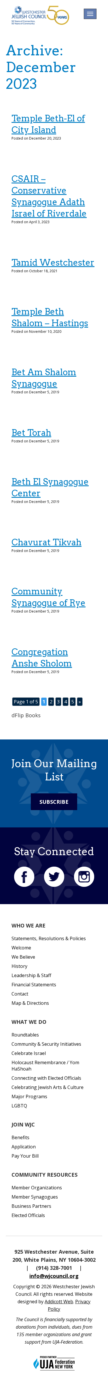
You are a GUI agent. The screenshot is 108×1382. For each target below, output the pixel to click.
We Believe (23, 957)
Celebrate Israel (29, 1053)
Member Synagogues (35, 1197)
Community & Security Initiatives (46, 1044)
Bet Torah (31, 432)
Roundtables (25, 1035)
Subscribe (54, 801)
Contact (20, 994)
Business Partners (31, 1206)
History (19, 966)
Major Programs (29, 1096)
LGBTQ (19, 1106)
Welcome (21, 948)
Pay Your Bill (25, 1156)
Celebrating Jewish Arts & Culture (48, 1087)
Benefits (20, 1137)
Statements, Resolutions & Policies (49, 938)
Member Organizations (37, 1187)
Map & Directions (30, 1003)
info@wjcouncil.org (54, 1275)
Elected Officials (28, 1215)
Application (24, 1146)
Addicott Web (59, 1301)
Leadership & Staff (31, 975)
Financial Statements (34, 984)
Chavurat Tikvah (47, 542)
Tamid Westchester (53, 262)
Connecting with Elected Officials (46, 1078)
